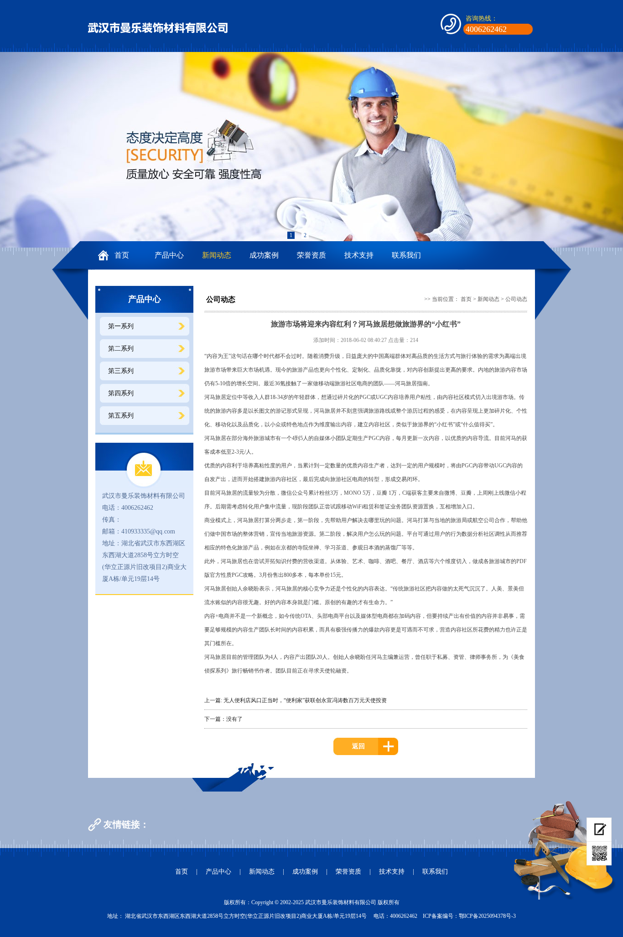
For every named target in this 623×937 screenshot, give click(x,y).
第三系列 (121, 371)
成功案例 (264, 255)
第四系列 (121, 393)
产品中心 (169, 255)
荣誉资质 (311, 255)
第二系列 (121, 348)
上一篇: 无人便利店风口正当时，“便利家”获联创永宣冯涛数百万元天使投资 (295, 700)
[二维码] (599, 853)
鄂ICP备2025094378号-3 (487, 916)
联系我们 (406, 255)
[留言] (599, 830)
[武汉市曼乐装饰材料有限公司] (158, 27)
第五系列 (121, 415)
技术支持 (359, 255)
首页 (121, 255)
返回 (358, 746)
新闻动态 (216, 255)
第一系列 (121, 326)
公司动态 (516, 299)
